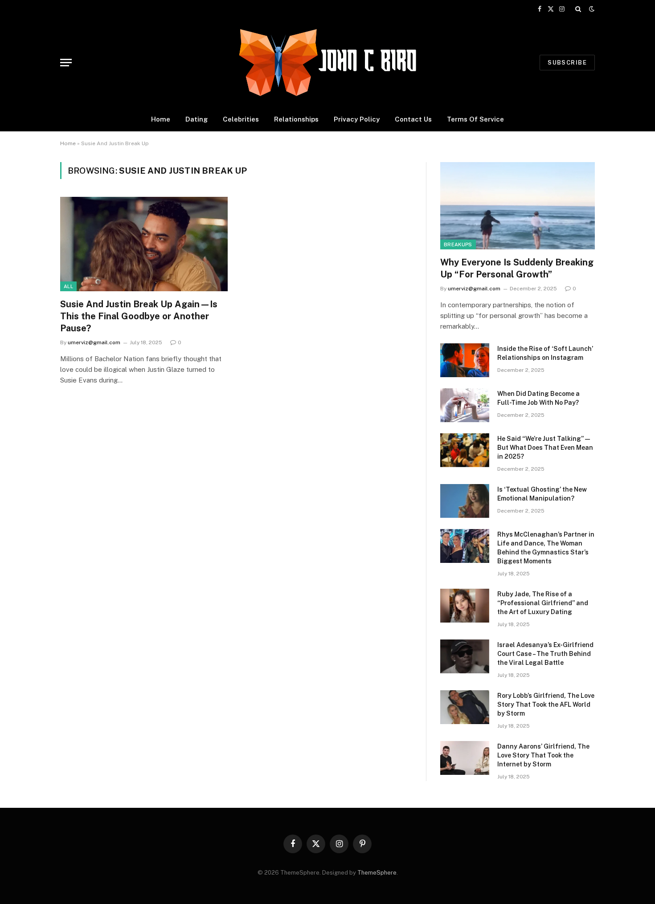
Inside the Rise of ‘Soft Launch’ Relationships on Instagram (545, 353)
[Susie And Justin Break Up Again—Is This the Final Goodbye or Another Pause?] (144, 244)
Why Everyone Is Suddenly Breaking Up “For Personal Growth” (517, 268)
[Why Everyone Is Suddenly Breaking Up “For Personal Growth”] (517, 205)
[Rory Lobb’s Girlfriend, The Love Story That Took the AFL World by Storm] (464, 707)
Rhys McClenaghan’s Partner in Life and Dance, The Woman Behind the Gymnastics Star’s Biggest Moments (545, 548)
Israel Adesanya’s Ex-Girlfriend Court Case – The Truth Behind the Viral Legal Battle (545, 653)
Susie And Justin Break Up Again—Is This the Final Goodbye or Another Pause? (138, 316)
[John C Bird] (327, 62)
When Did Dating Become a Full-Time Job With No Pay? (538, 398)
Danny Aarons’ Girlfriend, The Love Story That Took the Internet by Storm (543, 755)
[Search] (578, 9)
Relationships (296, 119)
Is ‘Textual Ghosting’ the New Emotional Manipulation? (542, 494)
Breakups (458, 244)
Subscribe (567, 62)
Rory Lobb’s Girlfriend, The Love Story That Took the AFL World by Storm (545, 704)
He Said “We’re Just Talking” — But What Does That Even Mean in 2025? (545, 447)
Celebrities (241, 119)
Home (160, 119)
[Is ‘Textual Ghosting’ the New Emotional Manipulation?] (464, 501)
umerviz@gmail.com (94, 342)
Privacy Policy (357, 119)
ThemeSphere (377, 872)
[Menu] (66, 63)
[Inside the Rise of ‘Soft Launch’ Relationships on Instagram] (464, 360)
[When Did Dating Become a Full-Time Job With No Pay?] (464, 405)
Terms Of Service (475, 119)
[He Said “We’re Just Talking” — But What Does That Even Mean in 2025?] (464, 450)
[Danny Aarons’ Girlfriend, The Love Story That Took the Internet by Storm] (464, 758)
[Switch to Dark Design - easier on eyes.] (591, 9)
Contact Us (413, 119)
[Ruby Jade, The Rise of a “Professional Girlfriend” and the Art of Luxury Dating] (464, 606)
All (68, 286)
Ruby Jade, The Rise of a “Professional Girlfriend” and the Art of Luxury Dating (542, 602)
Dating (196, 119)
